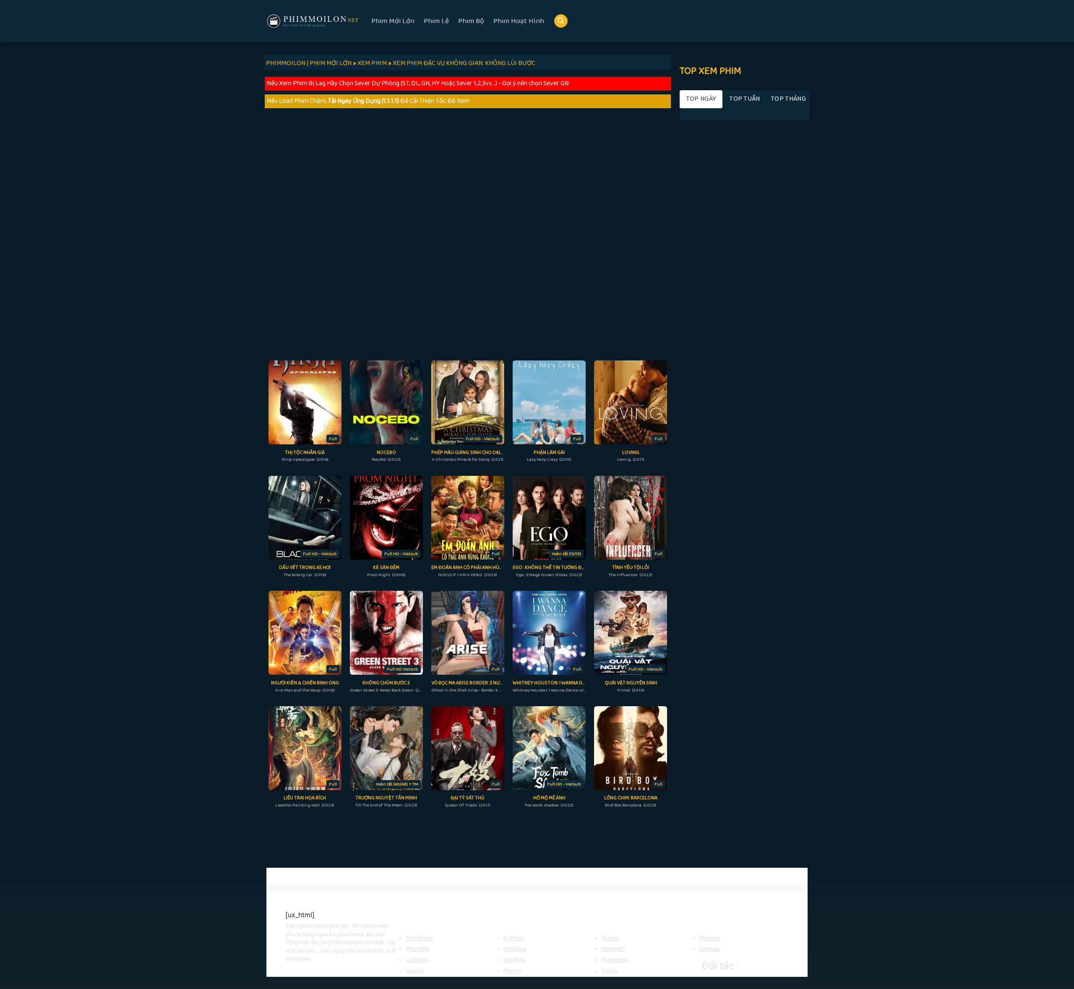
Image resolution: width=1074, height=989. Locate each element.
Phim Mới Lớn (392, 21)
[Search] (561, 21)
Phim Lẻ (436, 21)
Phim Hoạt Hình (518, 21)
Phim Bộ (471, 21)
